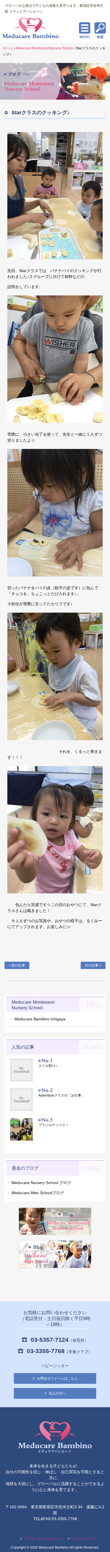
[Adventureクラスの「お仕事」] (24, 1100)
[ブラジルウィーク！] (24, 1130)
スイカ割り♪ (47, 1066)
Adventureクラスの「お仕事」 (61, 1095)
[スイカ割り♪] (24, 1071)
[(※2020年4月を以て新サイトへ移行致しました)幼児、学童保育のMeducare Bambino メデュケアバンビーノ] (55, 1438)
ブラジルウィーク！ (53, 1125)
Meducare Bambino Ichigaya (39, 1019)
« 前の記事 (17, 965)
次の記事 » (93, 965)
